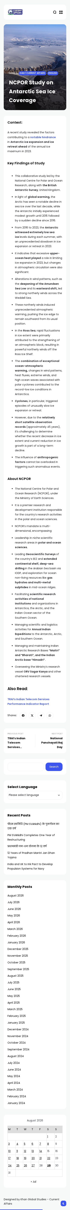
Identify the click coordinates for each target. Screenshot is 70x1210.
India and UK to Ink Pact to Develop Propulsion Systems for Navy (30, 866)
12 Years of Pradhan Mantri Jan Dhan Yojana (31, 855)
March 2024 (15, 1089)
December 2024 (18, 1029)
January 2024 (16, 1103)
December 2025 (17, 949)
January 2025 (16, 1023)
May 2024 (13, 1076)
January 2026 (16, 942)
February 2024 (16, 1096)
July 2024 (13, 1063)
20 (33, 1158)
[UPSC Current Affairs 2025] (14, 12)
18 (17, 1158)
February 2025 (16, 1016)
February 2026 (16, 936)
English (52, 73)
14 (40, 1151)
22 (48, 1158)
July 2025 (13, 982)
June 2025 (14, 989)
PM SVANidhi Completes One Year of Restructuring (31, 837)
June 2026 (14, 909)
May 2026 (13, 915)
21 (40, 1158)
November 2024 (17, 1036)
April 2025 (13, 1003)
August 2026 (15, 895)
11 (17, 1151)
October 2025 (16, 962)
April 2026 (13, 922)
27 (33, 1165)
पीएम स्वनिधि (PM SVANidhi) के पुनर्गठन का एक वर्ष (33, 826)
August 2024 (15, 1056)
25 (17, 1165)
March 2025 (15, 1009)
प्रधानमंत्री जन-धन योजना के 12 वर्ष (26, 846)
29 (49, 1165)
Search (54, 767)
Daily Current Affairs (32, 73)
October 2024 (16, 1043)
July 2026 (13, 902)
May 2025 (13, 996)
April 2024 (13, 1083)
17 (9, 1158)
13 (33, 1151)
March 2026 (15, 929)
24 (10, 1165)
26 (25, 1165)
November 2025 (17, 956)
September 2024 (18, 1049)
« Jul (33, 1181)
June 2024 (14, 1069)
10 (9, 1151)
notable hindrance (43, 137)
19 (25, 1158)
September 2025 (18, 969)
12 (25, 1151)
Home (12, 73)
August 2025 (15, 976)
